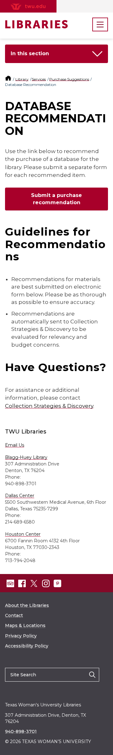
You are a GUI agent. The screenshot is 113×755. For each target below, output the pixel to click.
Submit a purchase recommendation (56, 198)
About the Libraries (27, 605)
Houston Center (22, 534)
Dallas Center (19, 495)
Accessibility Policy (26, 646)
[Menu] (100, 24)
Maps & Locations (25, 625)
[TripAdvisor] (10, 583)
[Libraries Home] (36, 24)
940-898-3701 (21, 731)
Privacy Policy (21, 636)
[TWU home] (8, 79)
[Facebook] (22, 583)
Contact (14, 615)
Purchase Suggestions (69, 79)
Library (22, 79)
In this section (30, 53)
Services (39, 79)
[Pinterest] (57, 583)
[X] (34, 583)
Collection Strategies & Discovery (49, 406)
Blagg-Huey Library (26, 457)
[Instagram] (46, 583)
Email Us (14, 445)
